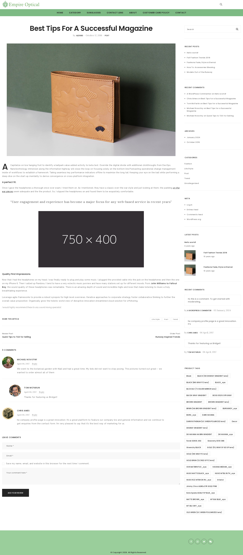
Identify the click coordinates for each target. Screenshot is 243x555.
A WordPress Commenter (199, 93)
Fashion (188, 163)
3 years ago (189, 246)
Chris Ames (192, 333)
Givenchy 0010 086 (216, 441)
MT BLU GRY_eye (193, 506)
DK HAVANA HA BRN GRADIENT (199, 434)
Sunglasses (94, 12)
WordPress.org (194, 219)
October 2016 (193, 142)
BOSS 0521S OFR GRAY (222, 395)
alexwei (79, 35)
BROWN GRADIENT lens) (218, 402)
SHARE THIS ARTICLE (8, 319)
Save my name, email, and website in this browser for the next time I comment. (47, 463)
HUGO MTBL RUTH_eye (225, 473)
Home (60, 12)
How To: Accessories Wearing (201, 67)
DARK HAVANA (208, 415)
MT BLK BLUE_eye (218, 499)
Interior (220, 480)
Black (188, 376)
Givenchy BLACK (193, 447)
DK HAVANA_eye (225, 434)
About (133, 12)
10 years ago (209, 256)
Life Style (156, 319)
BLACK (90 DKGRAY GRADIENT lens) (212, 376)
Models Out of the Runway (199, 72)
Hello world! (192, 52)
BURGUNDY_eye (230, 408)
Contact (180, 12)
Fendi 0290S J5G (193, 441)
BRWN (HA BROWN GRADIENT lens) (201, 408)
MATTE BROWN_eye (195, 499)
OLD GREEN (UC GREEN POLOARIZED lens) (204, 512)
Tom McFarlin (194, 352)
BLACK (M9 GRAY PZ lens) (197, 382)
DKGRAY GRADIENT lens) (197, 428)
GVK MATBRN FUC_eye (196, 467)
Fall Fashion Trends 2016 (198, 57)
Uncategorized (191, 183)
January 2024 (193, 137)
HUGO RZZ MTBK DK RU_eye (198, 480)
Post (107, 35)
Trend (175, 319)
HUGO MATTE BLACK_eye (197, 473)
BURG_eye (191, 415)
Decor (234, 421)
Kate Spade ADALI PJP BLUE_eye (200, 493)
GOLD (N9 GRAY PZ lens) (197, 454)
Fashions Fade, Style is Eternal (201, 62)
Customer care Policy (156, 12)
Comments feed (195, 214)
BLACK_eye (220, 382)
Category (75, 12)
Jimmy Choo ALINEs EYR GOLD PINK (201, 486)
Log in (189, 204)
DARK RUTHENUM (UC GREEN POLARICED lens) (206, 421)
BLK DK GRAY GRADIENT (196, 395)
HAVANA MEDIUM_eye (222, 467)
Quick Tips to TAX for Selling (220, 115)
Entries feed (192, 209)
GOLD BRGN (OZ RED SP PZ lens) (200, 460)
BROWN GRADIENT (194, 402)
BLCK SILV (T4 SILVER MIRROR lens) (201, 389)
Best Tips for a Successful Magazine (218, 98)
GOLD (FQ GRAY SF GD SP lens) (220, 447)
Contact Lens (115, 12)
